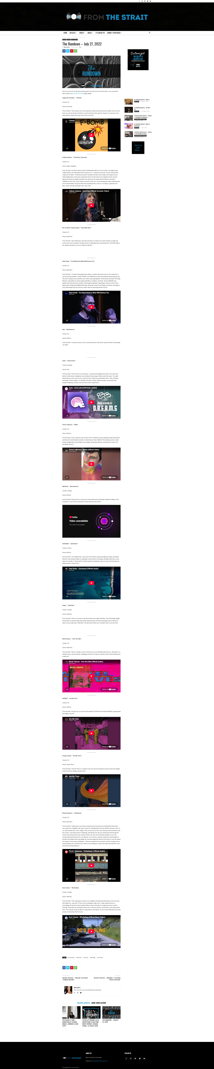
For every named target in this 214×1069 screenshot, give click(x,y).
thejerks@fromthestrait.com (99, 1061)
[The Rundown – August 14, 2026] (111, 1012)
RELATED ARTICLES (83, 1003)
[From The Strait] (107, 16)
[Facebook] (139, 1)
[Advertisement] (91, 951)
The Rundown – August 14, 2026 (110, 1021)
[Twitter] (147, 1)
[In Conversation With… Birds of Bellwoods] (129, 126)
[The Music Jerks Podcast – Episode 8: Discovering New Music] (129, 134)
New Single (92, 957)
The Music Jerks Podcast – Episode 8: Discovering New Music (143, 133)
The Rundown (74, 39)
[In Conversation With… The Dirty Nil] (129, 110)
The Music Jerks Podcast (140, 119)
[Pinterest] (71, 51)
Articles (72, 33)
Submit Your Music (114, 33)
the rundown (100, 957)
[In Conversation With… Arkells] (129, 102)
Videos (81, 33)
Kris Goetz (67, 47)
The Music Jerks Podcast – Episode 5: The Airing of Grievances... (143, 116)
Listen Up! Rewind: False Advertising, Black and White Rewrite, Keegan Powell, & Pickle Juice (90, 1023)
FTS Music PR (100, 33)
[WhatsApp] (75, 51)
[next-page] (66, 1029)
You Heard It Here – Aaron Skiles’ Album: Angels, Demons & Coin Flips (70, 1023)
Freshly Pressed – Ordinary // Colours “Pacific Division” (107, 979)
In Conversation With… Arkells (141, 100)
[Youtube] (150, 1)
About (90, 33)
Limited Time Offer (78, 93)
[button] (150, 33)
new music (85, 957)
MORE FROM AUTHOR (98, 1003)
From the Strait (70, 957)
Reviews (68, 39)
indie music (79, 957)
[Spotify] (145, 1)
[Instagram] (142, 1)
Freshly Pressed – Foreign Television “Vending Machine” (75, 979)
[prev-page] (63, 1029)
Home (65, 33)
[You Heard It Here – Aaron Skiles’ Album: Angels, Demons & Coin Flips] (71, 1012)
